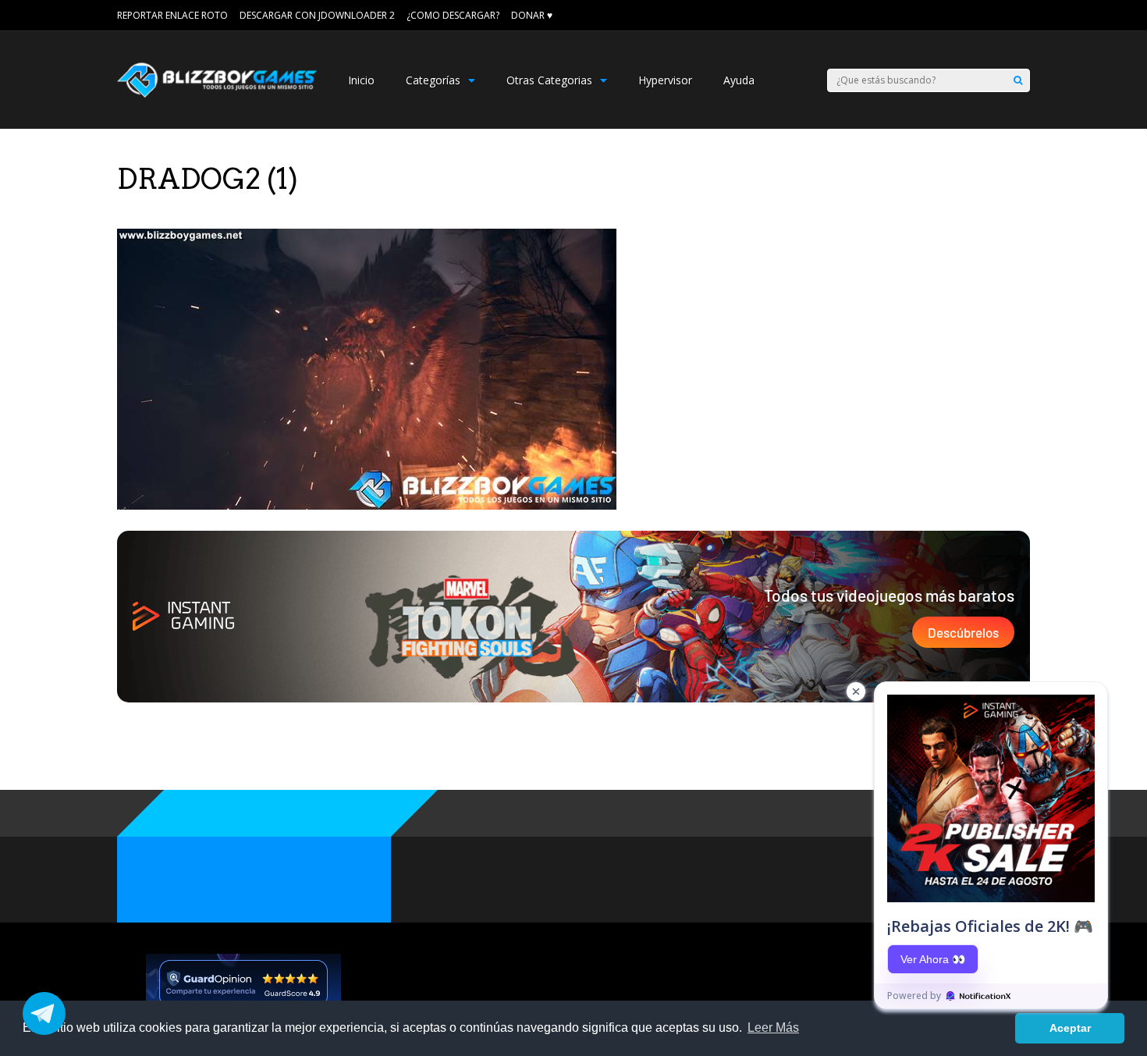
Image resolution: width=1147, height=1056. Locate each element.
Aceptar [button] (1070, 1028)
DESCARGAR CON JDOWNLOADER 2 (317, 15)
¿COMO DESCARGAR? (453, 15)
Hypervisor (665, 80)
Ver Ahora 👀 (932, 959)
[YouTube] (1024, 15)
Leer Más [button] (773, 1027)
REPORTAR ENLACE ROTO (172, 15)
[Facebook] (1002, 15)
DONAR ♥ (531, 15)
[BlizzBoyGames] (217, 94)
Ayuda (739, 80)
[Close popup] (856, 691)
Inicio (361, 80)
